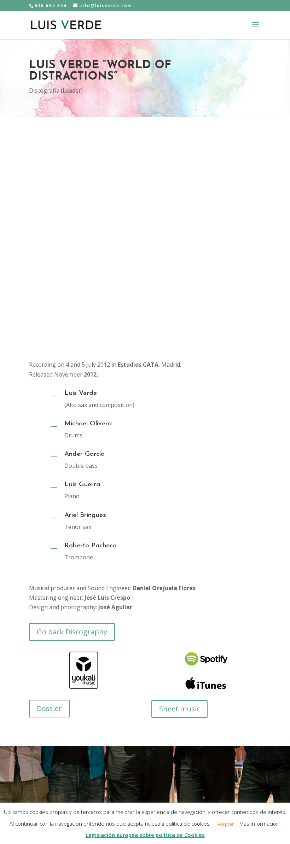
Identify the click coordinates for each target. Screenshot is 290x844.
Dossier (49, 708)
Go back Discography (72, 631)
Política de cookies (126, 813)
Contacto (168, 813)
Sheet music (179, 709)
